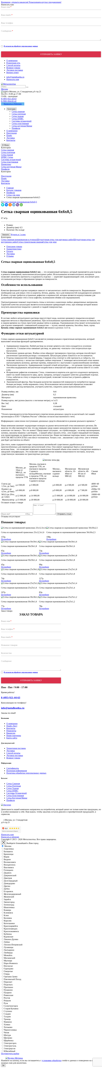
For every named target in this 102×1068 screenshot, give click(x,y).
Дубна (7, 889)
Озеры (7, 974)
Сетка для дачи (50, 242)
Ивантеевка (9, 907)
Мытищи (8, 960)
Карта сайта (11, 738)
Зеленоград (9, 905)
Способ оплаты (13, 753)
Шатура (7, 1035)
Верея (6, 857)
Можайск (8, 955)
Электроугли (9, 1048)
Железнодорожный (12, 894)
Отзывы (10, 256)
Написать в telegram (10, 837)
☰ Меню (5, 145)
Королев (7, 921)
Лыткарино (9, 950)
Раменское (8, 995)
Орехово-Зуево (10, 976)
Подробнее (6, 539)
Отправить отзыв (64, 514)
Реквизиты (11, 731)
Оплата (9, 251)
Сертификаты (12, 768)
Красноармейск (11, 926)
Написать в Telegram (13, 104)
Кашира (7, 910)
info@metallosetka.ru (15, 77)
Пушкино (8, 990)
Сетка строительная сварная (30, 242)
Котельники (9, 923)
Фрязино (8, 1022)
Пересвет (8, 982)
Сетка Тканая (12, 788)
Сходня (7, 1014)
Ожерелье (8, 971)
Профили (10, 800)
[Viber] (17, 204)
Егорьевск (8, 891)
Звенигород (9, 902)
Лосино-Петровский (13, 945)
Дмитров (8, 878)
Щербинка (8, 1040)
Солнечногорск (11, 1006)
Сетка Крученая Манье (16, 798)
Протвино (8, 987)
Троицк (7, 1019)
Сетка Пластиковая (15, 795)
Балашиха (8, 851)
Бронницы (8, 854)
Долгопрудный (11, 881)
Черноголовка (10, 1030)
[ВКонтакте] (6, 204)
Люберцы (8, 953)
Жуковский (9, 897)
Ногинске (8, 966)
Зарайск (7, 899)
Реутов (7, 998)
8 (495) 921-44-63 (8, 99)
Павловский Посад (12, 979)
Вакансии (10, 733)
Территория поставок (16, 748)
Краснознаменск (11, 931)
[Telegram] (13, 204)
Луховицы (8, 947)
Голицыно (8, 870)
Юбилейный (9, 1051)
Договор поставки (14, 755)
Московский (9, 958)
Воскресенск (9, 865)
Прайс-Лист (11, 726)
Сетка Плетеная (13, 786)
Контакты (10, 728)
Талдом (7, 1016)
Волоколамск (10, 862)
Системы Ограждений (16, 793)
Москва (7, 846)
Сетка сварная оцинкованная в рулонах (19, 239)
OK (3, 1066)
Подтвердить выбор (10, 1053)
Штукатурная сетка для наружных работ (55, 239)
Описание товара (14, 246)
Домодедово (9, 883)
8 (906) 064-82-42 (8, 101)
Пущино (8, 992)
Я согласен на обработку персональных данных (21, 46)
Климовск (8, 913)
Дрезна (7, 886)
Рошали (7, 1000)
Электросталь (10, 1046)
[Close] (3, 843)
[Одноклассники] (10, 204)
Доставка (10, 254)
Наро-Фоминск (11, 963)
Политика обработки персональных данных (26, 773)
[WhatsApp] (21, 204)
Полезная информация (16, 771)
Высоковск (9, 867)
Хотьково (8, 1027)
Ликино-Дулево (11, 939)
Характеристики (13, 249)
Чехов (6, 1032)
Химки (7, 1024)
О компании (12, 723)
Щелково (8, 1038)
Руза (6, 1003)
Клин (6, 915)
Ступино (8, 1011)
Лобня (7, 942)
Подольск (8, 984)
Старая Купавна (11, 1008)
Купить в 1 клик (18, 234)
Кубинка (8, 934)
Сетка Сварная (13, 783)
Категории (11, 109)
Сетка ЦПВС (12, 791)
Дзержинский (10, 875)
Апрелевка (9, 849)
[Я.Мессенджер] (2, 204)
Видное (7, 859)
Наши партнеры (13, 735)
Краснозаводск (10, 929)
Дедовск (7, 873)
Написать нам (12, 79)
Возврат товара (13, 758)
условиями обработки (51, 1060)
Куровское (8, 937)
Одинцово (8, 968)
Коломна (8, 918)
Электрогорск (10, 1043)
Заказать (5, 235)
